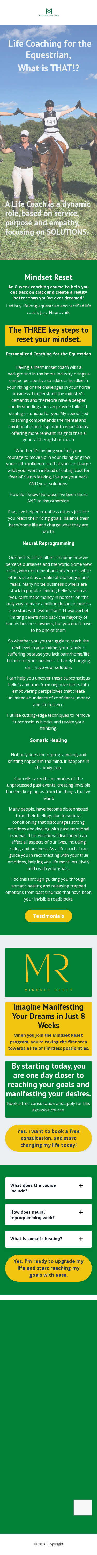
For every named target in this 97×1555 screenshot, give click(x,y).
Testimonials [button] (48, 916)
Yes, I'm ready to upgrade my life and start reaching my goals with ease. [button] (49, 1268)
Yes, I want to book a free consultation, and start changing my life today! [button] (48, 1138)
